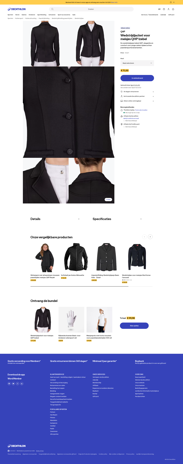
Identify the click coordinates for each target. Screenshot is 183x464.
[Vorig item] (144, 236)
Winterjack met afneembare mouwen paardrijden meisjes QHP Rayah (44, 276)
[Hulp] (164, 9)
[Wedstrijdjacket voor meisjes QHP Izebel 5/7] (91, 180)
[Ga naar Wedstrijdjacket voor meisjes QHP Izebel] (43, 320)
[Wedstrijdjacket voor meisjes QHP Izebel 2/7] (46, 43)
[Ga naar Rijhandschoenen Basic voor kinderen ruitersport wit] (71, 320)
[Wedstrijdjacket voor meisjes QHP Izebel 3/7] (68, 112)
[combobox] (137, 63)
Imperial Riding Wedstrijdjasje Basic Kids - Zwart (105, 276)
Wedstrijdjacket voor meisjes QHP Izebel (41, 337)
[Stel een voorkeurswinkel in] (159, 9)
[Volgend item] (150, 236)
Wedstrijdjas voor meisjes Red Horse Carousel (136, 276)
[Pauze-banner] (170, 2)
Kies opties (134, 326)
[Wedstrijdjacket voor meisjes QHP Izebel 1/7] (91, 43)
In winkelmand (137, 78)
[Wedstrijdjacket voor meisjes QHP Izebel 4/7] (46, 180)
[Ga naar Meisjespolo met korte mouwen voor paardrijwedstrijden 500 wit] (99, 320)
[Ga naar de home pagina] (17, 9)
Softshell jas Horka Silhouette (72, 275)
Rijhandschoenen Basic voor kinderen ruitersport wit (69, 337)
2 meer (108, 199)
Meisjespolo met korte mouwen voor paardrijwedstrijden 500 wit (99, 337)
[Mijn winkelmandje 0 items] (173, 9)
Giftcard (171, 15)
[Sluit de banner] (173, 2)
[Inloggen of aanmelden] (168, 9)
